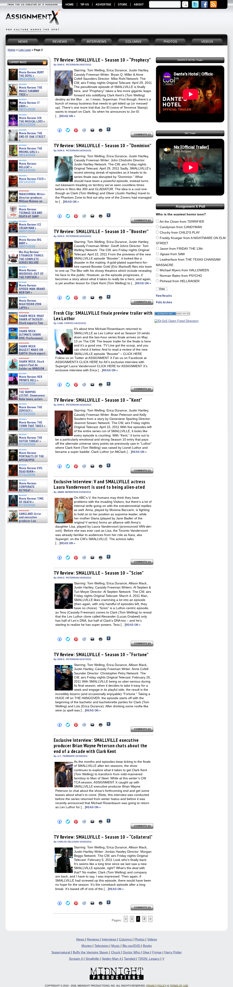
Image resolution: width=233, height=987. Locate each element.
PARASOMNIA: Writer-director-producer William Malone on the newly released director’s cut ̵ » (27, 201)
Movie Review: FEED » (32, 179)
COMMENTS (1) (142, 134)
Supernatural (61, 952)
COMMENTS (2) (142, 907)
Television (101, 945)
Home (11, 50)
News (80, 939)
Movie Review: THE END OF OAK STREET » (32, 137)
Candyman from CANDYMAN (181, 227)
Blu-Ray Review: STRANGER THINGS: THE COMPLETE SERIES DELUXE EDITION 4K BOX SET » (26, 259)
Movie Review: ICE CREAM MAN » (30, 226)
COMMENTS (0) (142, 220)
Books (147, 945)
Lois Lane (24, 50)
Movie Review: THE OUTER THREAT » (30, 439)
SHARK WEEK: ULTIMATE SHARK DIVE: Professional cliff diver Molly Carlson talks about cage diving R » (27, 338)
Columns (126, 939)
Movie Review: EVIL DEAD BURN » (31, 470)
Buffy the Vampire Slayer (91, 952)
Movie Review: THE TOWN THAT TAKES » (32, 424)
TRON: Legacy (149, 958)
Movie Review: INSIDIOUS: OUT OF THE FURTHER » (31, 274)
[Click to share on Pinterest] (76, 130)
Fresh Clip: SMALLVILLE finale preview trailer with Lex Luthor (103, 316)
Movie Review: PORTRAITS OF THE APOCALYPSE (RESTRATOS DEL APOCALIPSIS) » (26, 460)
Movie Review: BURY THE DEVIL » (31, 74)
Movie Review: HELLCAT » (27, 165)
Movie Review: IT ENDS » (29, 104)
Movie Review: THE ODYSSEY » (30, 409)
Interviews (109, 939)
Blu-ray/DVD (131, 945)
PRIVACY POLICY (156, 985)
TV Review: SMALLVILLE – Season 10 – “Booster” (101, 231)
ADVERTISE (103, 4)
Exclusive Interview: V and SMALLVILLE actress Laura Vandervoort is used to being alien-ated (99, 484)
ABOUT (139, 4)
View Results (164, 295)
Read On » (67, 116)
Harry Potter (173, 952)
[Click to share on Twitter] (68, 130)
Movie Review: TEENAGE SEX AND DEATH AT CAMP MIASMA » (25, 215)
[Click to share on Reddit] (84, 130)
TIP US (84, 4)
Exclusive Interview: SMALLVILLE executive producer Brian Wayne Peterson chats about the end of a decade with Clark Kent (100, 745)
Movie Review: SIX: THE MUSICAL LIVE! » (32, 119)
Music (116, 945)
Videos (152, 939)
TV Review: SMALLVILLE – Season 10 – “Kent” (98, 400)
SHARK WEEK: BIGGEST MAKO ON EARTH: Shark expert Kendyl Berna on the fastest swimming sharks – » (26, 353)
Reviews (93, 939)
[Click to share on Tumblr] (108, 130)
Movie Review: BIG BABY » (30, 241)
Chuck (116, 952)
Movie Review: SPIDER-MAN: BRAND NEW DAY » (32, 289)
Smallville (93, 958)
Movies (87, 945)
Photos (139, 939)
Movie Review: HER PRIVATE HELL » (30, 378)
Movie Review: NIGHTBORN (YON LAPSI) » (30, 304)
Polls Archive (164, 302)
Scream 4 (76, 958)
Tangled (130, 958)
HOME (70, 4)
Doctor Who (132, 952)
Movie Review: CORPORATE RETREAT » (27, 487)
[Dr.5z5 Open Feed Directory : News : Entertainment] (176, 321)
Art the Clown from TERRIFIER (182, 221)
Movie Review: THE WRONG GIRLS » (30, 150)
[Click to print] (101, 130)
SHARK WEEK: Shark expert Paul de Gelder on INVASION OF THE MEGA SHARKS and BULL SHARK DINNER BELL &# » (26, 370)
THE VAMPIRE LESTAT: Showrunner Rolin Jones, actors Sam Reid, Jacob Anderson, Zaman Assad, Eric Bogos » (26, 399)
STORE (122, 4)
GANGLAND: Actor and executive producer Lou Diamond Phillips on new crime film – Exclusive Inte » (27, 521)
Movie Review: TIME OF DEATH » (31, 500)
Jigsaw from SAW (172, 254)
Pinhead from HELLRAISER (180, 281)
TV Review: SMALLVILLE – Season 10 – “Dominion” (103, 145)
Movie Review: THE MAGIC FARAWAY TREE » (30, 91)
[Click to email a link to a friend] (92, 130)
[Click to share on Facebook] (60, 130)
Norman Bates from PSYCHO (181, 275)
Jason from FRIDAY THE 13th (181, 248)
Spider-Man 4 (112, 958)
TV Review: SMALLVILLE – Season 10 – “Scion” (99, 573)
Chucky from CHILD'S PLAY (180, 232)
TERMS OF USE (179, 985)
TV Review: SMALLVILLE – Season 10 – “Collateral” (103, 837)
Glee (146, 952)
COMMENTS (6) (142, 826)
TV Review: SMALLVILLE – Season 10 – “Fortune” (101, 654)
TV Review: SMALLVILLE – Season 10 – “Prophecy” (102, 60)
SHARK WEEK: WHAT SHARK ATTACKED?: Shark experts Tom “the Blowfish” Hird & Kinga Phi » (26, 323)
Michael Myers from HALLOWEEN (184, 270)
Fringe (157, 952)
